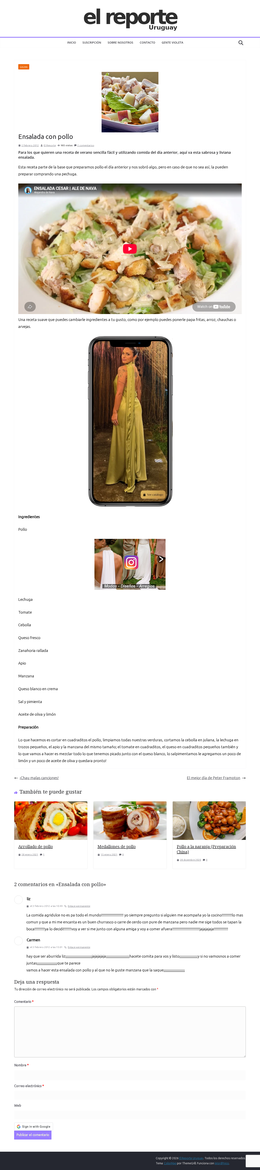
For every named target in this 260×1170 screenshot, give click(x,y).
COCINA (24, 67)
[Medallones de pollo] (130, 804)
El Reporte (50, 145)
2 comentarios (85, 145)
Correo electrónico (29, 1086)
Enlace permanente (79, 906)
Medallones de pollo (117, 846)
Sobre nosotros (120, 42)
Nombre (21, 1065)
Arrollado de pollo (35, 846)
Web (17, 1105)
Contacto (147, 42)
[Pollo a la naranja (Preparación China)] (209, 804)
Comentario (24, 1002)
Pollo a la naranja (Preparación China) (206, 849)
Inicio (71, 42)
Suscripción (91, 42)
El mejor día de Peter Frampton (213, 778)
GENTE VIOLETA (172, 42)
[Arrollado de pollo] (50, 804)
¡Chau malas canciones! (39, 778)
